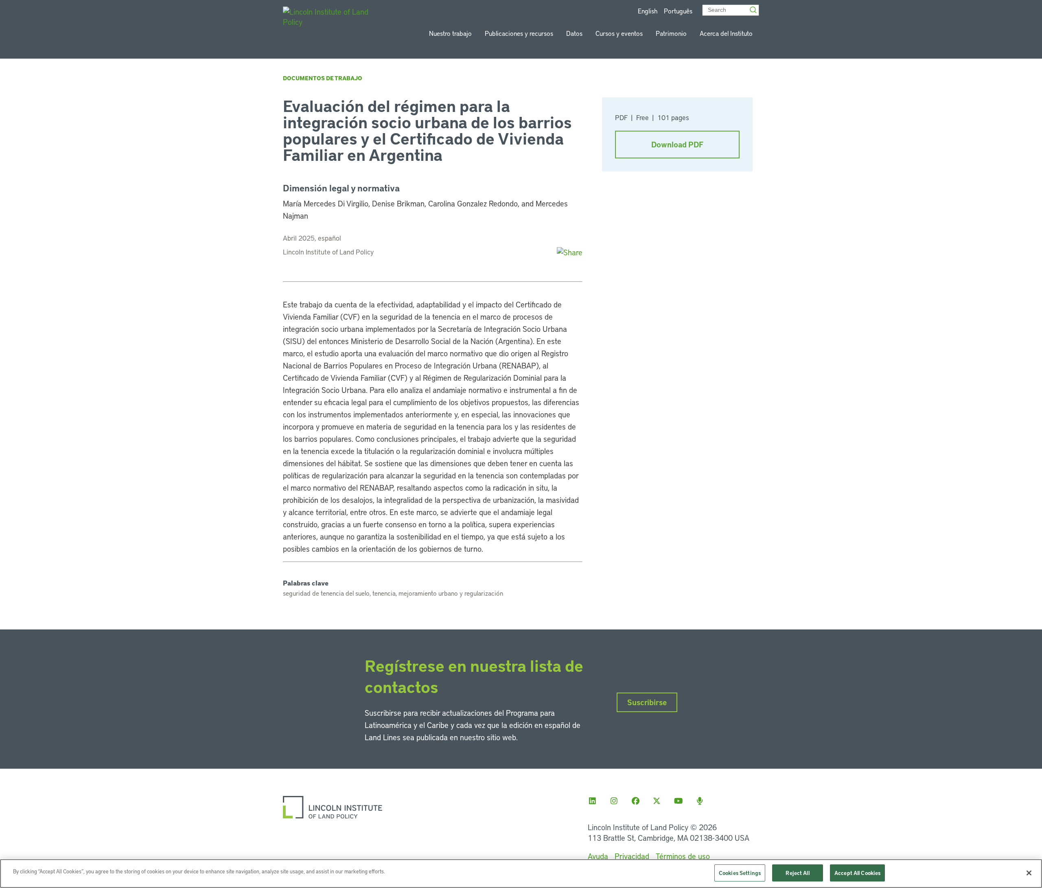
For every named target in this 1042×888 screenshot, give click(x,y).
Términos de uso (683, 856)
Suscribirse (647, 702)
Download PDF (677, 144)
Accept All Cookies (857, 872)
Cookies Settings (740, 872)
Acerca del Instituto (726, 33)
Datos (574, 33)
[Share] (569, 252)
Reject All (797, 872)
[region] (521, 873)
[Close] (1029, 873)
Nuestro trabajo (450, 33)
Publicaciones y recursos (519, 33)
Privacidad (632, 856)
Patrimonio (671, 33)
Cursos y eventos (619, 33)
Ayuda (598, 856)
